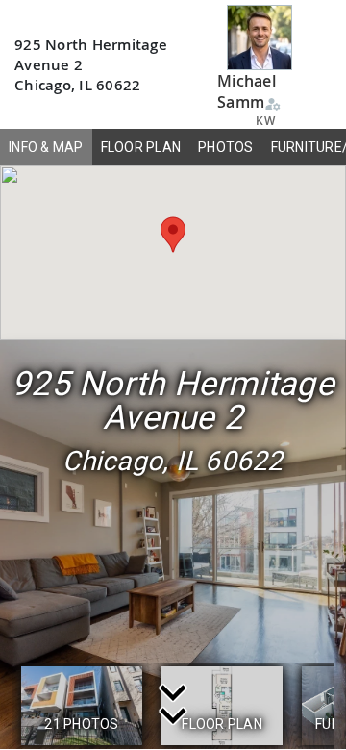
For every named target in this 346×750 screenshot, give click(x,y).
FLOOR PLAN (141, 147)
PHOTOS (226, 147)
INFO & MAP (46, 147)
